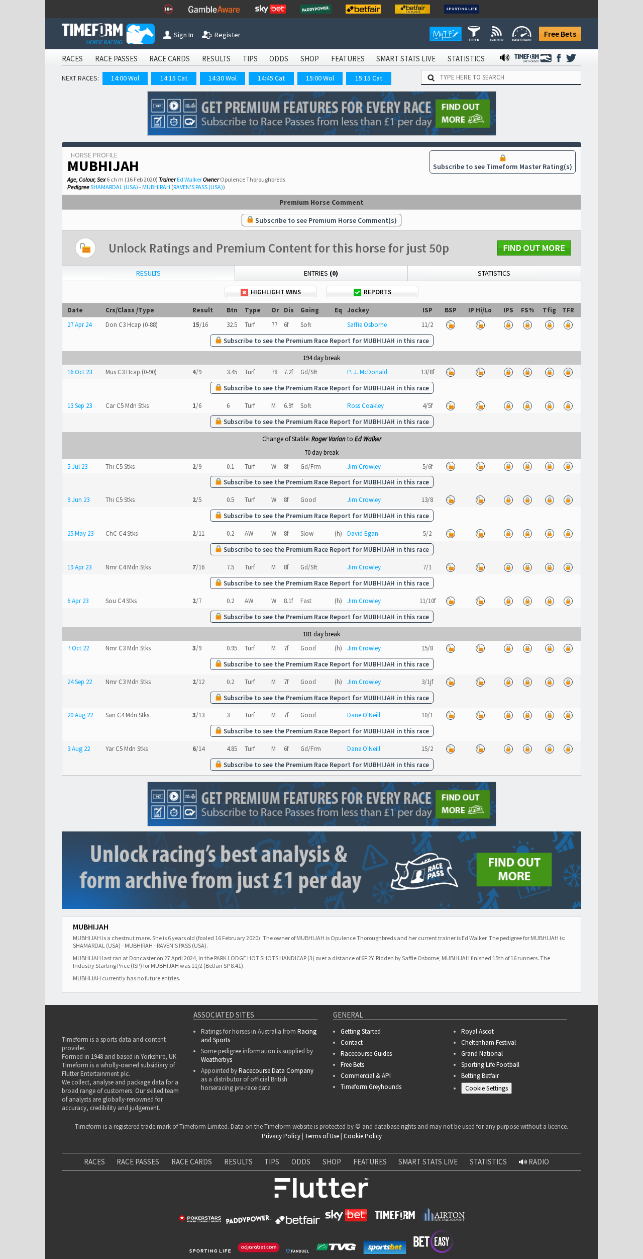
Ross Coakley (365, 405)
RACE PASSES (116, 58)
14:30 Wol (222, 77)
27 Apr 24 (79, 324)
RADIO (538, 1161)
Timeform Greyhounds (371, 1086)
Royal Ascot (477, 1031)
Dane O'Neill (363, 715)
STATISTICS (466, 58)
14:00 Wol (125, 77)
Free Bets (560, 34)
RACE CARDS (169, 58)
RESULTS (216, 58)
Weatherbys (216, 1059)
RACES (72, 58)
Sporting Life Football (490, 1064)
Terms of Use (322, 1136)
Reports (377, 292)
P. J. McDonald (367, 372)
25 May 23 (80, 533)
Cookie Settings (486, 1088)
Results (148, 273)
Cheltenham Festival (488, 1042)
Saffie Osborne (367, 324)
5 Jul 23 (77, 466)
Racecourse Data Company (276, 1070)
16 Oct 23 (79, 372)
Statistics (494, 273)
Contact (352, 1042)
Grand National (482, 1053)
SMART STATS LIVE (406, 58)
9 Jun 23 (78, 499)
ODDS (278, 58)
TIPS (250, 58)
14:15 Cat (173, 77)
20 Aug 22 (80, 715)
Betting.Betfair (480, 1075)
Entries (321, 273)
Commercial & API (366, 1075)
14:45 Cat (271, 77)
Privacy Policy (281, 1136)
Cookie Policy (363, 1136)
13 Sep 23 (79, 405)
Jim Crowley (364, 466)
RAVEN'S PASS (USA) (198, 187)
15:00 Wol (320, 77)
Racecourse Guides (366, 1053)
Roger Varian (328, 439)
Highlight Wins (276, 292)
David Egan (362, 533)
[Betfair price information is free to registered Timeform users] (451, 324)
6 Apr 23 (77, 601)
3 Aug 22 (78, 748)
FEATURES (348, 58)
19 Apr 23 (79, 567)
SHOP (309, 58)
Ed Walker (189, 179)
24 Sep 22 (79, 682)
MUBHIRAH (156, 187)
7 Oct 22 (78, 648)
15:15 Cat (368, 77)
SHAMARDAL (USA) (114, 187)
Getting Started (361, 1031)
